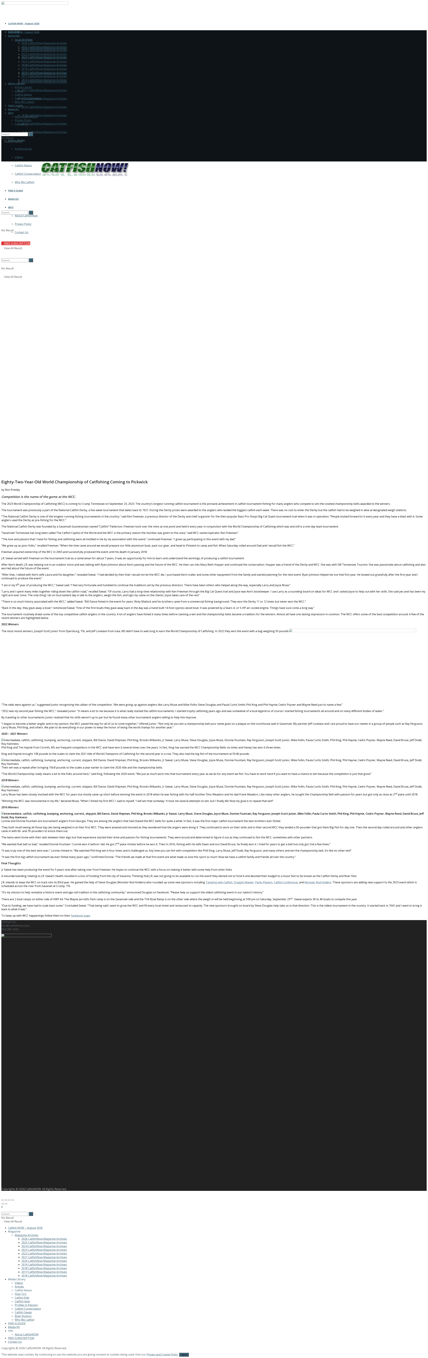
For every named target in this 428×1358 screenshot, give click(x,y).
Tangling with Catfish (219, 882)
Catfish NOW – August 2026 (23, 23)
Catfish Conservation (28, 98)
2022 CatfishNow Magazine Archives (44, 82)
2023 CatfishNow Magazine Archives (44, 54)
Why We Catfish (24, 102)
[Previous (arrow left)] (2, 1203)
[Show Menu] (2, 152)
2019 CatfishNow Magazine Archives (44, 107)
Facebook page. (80, 915)
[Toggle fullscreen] (9, 1200)
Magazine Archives (26, 1235)
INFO (11, 113)
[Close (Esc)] (2, 1200)
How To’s (20, 1294)
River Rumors (23, 1316)
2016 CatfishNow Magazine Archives (44, 132)
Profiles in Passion (26, 1305)
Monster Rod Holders (317, 882)
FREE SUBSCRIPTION (21, 1338)
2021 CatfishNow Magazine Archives (44, 90)
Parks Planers (264, 882)
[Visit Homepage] (85, 177)
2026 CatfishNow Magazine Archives (44, 43)
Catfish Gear (22, 1301)
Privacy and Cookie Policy (162, 1354)
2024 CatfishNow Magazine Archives (44, 50)
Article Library (23, 149)
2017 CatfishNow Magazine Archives (44, 124)
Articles (19, 1286)
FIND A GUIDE (15, 105)
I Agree (184, 1354)
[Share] (6, 1200)
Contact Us (21, 124)
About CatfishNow (26, 117)
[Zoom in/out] (12, 1200)
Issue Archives (24, 39)
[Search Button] (2, 130)
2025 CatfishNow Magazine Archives (44, 47)
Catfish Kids (22, 1298)
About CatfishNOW (26, 1334)
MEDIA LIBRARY (16, 83)
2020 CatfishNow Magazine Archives (44, 98)
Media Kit (13, 109)
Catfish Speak (23, 1312)
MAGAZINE (14, 35)
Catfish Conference (286, 882)
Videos (19, 157)
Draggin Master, (244, 882)
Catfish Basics (23, 94)
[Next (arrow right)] (6, 1203)
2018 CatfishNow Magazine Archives (44, 115)
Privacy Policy (23, 120)
